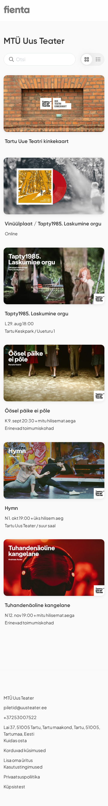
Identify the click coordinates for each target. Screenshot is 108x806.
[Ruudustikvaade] (86, 59)
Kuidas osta (15, 740)
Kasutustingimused (23, 766)
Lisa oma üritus (18, 760)
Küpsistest (14, 786)
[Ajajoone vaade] (98, 59)
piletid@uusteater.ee (25, 707)
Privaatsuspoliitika (22, 776)
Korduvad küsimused (25, 750)
